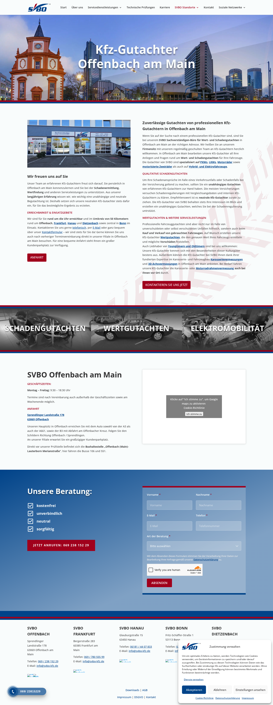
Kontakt (209, 7)
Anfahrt (36, 257)
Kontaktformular (52, 232)
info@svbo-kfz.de (47, 666)
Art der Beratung (158, 536)
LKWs (212, 162)
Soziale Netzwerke (230, 7)
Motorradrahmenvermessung (215, 268)
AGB (144, 690)
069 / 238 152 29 (48, 661)
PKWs (203, 162)
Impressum (248, 698)
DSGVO (139, 697)
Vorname (154, 494)
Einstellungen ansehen (250, 690)
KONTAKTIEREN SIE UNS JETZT (166, 285)
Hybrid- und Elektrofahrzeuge (208, 166)
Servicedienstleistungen (103, 7)
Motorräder (224, 162)
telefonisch (79, 227)
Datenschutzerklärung (227, 698)
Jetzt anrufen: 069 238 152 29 (61, 545)
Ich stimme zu (194, 414)
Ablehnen (220, 690)
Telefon (202, 515)
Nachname (204, 494)
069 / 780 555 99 (94, 657)
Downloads (132, 690)
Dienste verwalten (194, 679)
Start (63, 7)
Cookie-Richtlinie (205, 698)
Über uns (77, 7)
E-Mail (96, 227)
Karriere (165, 7)
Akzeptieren (194, 690)
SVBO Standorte (185, 7)
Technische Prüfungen (141, 7)
